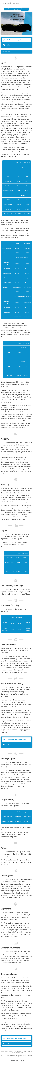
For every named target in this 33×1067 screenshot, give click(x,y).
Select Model (11, 9)
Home (6, 9)
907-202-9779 (19, 1053)
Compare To (18, 9)
